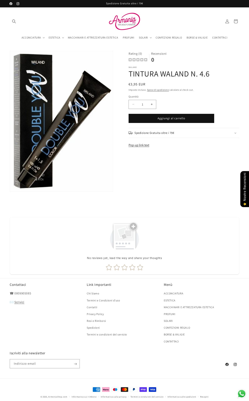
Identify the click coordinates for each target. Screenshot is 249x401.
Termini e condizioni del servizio (107, 334)
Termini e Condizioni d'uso (103, 300)
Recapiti (204, 396)
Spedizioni (93, 328)
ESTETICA (169, 300)
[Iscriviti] (75, 364)
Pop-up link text (139, 145)
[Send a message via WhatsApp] (241, 393)
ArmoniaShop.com (57, 396)
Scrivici (19, 302)
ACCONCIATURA (173, 293)
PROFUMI (169, 314)
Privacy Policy (95, 314)
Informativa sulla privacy (114, 396)
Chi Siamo (93, 293)
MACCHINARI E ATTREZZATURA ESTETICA (189, 307)
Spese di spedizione (158, 89)
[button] (14, 21)
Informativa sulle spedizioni (181, 396)
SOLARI (168, 321)
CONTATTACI (171, 341)
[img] (138, 60)
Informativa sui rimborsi (84, 396)
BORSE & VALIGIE (174, 334)
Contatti (92, 307)
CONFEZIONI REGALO (177, 328)
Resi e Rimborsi (96, 321)
